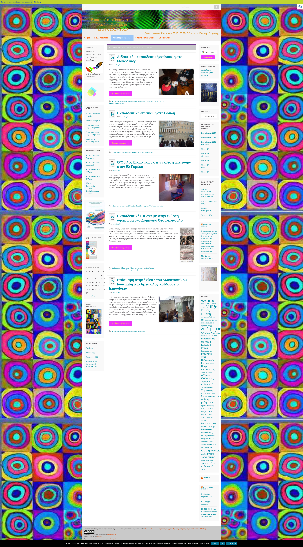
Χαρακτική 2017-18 (208, 393)
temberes (207, 477)
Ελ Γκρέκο (132, 206)
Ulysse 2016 (206, 172)
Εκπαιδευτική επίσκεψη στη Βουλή (146, 113)
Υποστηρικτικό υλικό (144, 38)
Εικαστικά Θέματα (93, 120)
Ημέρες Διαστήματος (208, 367)
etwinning (207, 300)
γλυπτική (204, 420)
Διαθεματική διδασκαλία (120, 268)
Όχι (222, 543)
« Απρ (93, 296)
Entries (90, 352)
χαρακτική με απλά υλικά (208, 464)
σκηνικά (210, 447)
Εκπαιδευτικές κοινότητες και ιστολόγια (16, 2)
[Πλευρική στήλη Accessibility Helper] (300, 6)
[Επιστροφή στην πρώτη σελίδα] (151, 19)
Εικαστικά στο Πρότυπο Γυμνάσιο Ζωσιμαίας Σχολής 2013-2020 (109, 24)
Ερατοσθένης (206, 351)
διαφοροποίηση (208, 426)
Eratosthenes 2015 (208, 137)
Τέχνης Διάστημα (207, 387)
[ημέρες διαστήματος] (94, 322)
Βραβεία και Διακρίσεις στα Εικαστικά (207, 72)
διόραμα (205, 435)
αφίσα (210, 408)
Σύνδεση (37, 2)
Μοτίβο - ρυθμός (206, 372)
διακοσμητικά (208, 423)
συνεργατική (211, 450)
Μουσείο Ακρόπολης (145, 152)
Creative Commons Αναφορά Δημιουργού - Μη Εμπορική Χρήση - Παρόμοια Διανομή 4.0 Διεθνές (175, 529)
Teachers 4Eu (206, 215)
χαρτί (203, 469)
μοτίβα (211, 441)
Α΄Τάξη (211, 306)
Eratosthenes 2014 (208, 133)
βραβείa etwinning (207, 417)
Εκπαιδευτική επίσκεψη (136, 101)
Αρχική (87, 38)
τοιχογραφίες (207, 460)
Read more (232, 543)
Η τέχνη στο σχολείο (207, 488)
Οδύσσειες (207, 378)
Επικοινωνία (164, 38)
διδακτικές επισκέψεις (119, 101)
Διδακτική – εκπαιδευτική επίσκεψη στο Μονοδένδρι (149, 58)
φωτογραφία (119, 103)
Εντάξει (215, 543)
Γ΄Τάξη (206, 314)
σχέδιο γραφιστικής (208, 455)
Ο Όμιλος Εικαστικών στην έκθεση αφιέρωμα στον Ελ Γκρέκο (154, 164)
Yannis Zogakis (116, 65)
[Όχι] (300, 543)
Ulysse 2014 (206, 149)
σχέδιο (204, 454)
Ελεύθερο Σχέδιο (152, 101)
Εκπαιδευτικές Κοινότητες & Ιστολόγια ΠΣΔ (91, 364)
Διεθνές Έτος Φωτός (209, 336)
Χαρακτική (207, 390)
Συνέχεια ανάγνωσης (120, 93)
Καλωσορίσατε (101, 38)
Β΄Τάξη (206, 310)
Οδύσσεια (205, 375)
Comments (92, 357)
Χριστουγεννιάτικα (211, 396)
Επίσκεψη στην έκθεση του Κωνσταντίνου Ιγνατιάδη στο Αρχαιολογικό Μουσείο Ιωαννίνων (148, 284)
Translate (208, 57)
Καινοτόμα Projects (122, 38)
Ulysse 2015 (206, 160)
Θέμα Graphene (102, 537)
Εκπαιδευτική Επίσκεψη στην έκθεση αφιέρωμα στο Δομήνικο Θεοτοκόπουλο (150, 218)
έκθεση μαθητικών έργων (207, 402)
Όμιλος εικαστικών (156, 206)
